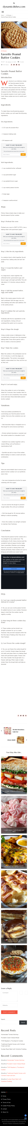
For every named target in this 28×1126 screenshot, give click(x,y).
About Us (5, 1112)
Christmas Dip (14, 980)
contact (5, 1109)
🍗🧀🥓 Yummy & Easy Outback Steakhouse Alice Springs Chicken (14, 866)
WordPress (22, 1123)
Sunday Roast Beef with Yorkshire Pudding (13, 1049)
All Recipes (4, 51)
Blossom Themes (7, 1123)
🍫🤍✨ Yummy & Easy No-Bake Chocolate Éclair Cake (14, 940)
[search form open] (14, 3)
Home (4, 1096)
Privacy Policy (7, 1099)
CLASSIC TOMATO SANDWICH (14, 791)
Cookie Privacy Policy (9, 1106)
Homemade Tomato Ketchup (9, 1034)
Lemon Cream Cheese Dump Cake (14, 905)
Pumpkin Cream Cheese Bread (10, 1038)
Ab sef (2, 62)
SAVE (23, 154)
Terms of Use (6, 1102)
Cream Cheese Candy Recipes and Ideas (14, 830)
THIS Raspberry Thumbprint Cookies (12, 1041)
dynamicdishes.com (14, 6)
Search (3, 1019)
